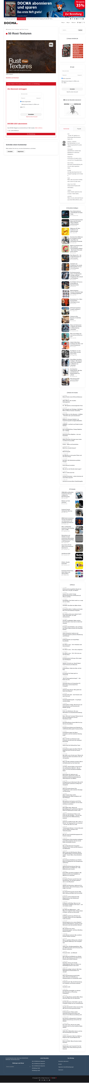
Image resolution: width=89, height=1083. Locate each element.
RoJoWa (69, 170)
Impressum (60, 1069)
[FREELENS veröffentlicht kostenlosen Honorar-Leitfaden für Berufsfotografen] (79, 495)
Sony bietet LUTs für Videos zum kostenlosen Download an (67, 546)
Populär (79, 128)
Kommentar (66, 128)
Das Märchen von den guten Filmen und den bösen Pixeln (75, 352)
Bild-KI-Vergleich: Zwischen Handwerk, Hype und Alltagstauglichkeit (76, 292)
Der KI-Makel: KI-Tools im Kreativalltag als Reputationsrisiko (76, 283)
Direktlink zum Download (12, 77)
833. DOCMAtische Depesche (38, 1063)
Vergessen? (38, 98)
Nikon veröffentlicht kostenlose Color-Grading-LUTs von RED (68, 528)
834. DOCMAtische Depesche (38, 1061)
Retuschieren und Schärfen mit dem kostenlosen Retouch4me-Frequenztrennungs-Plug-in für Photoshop (68, 538)
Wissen (73, 22)
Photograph (70, 149)
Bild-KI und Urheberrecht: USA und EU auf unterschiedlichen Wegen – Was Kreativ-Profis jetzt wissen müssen (76, 248)
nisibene (69, 190)
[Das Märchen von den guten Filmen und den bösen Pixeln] (65, 354)
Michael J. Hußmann (72, 141)
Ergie (69, 178)
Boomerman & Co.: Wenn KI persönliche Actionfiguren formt (76, 301)
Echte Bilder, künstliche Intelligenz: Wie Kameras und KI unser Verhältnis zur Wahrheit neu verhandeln (76, 362)
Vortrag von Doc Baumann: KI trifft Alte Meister (75, 318)
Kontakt (60, 1064)
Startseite (9, 29)
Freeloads (17, 29)
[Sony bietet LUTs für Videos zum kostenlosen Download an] (79, 548)
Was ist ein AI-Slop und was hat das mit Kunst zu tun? (76, 335)
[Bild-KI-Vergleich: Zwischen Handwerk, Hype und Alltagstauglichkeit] (65, 294)
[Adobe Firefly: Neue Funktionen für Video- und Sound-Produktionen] (65, 345)
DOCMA (53, 1077)
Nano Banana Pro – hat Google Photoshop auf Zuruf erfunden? (75, 257)
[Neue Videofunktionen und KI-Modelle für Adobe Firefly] (65, 214)
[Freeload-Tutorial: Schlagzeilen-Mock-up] (79, 512)
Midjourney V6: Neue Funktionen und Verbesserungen (75, 230)
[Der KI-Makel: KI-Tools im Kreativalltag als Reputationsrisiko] (65, 285)
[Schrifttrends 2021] (79, 556)
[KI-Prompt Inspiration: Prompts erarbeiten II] (65, 311)
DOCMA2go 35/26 (36, 1068)
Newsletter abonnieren (63, 1061)
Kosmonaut (70, 156)
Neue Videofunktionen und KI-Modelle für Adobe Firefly (76, 213)
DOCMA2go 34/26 (36, 1070)
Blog (68, 22)
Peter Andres (70, 162)
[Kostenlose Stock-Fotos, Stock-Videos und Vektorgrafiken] (79, 574)
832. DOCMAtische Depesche (38, 1065)
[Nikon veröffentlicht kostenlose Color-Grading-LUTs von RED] (79, 530)
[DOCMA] (11, 23)
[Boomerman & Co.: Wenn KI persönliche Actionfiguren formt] (65, 302)
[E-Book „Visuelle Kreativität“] (79, 565)
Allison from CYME (72, 184)
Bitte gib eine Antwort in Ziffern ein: (30, 104)
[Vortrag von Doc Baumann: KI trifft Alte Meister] (65, 319)
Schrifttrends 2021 (66, 553)
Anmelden (31, 114)
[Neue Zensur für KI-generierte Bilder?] (65, 382)
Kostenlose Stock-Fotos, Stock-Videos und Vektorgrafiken (67, 572)
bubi (68, 133)
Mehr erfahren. (39, 128)
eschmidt (69, 196)
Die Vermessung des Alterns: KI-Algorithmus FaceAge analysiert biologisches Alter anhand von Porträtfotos (76, 275)
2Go (13, 29)
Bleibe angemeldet (26, 101)
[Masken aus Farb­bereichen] (79, 504)
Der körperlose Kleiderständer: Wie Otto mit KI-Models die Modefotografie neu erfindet (76, 371)
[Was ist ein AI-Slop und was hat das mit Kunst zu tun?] (65, 337)
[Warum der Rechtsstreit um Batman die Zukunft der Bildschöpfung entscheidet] (65, 328)
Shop (62, 22)
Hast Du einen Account (31, 116)
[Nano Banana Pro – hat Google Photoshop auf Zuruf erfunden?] (65, 258)
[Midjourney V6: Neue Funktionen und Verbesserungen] (65, 231)
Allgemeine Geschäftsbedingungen (66, 1067)
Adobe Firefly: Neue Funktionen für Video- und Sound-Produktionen (76, 344)
